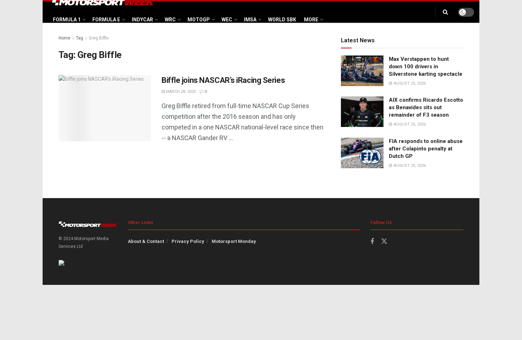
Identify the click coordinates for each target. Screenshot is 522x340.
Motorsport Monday (234, 241)
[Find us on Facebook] (372, 242)
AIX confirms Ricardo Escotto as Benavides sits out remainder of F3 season (426, 107)
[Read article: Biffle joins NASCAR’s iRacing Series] (105, 108)
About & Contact (146, 241)
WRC (170, 19)
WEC (227, 19)
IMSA (250, 19)
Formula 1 (67, 19)
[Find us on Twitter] (384, 241)
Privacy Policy (188, 241)
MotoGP (198, 19)
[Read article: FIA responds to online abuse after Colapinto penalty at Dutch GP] (362, 153)
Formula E (106, 19)
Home (64, 38)
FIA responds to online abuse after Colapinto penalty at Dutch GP (426, 148)
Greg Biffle (99, 38)
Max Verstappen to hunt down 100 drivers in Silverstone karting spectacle (425, 66)
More (311, 19)
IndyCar (142, 19)
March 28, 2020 (180, 91)
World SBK (282, 19)
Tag (79, 38)
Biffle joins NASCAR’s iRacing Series (223, 80)
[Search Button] (445, 12)
